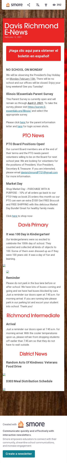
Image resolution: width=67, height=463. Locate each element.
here (14, 216)
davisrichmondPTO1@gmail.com (39, 172)
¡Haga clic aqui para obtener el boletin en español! (33, 53)
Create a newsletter (19, 453)
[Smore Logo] (14, 5)
